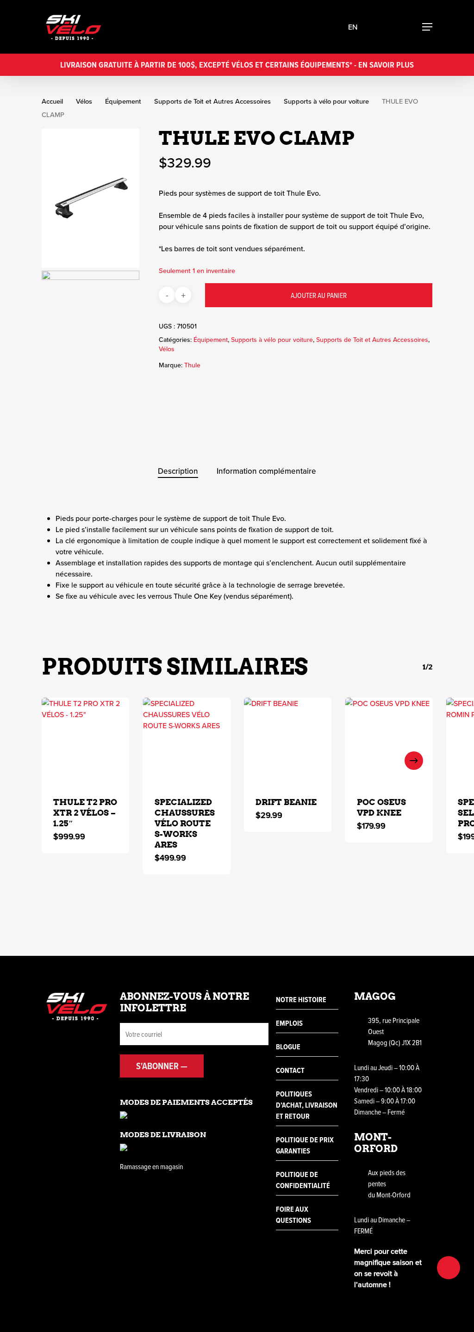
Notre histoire (301, 999)
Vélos (84, 101)
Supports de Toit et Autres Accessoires (212, 101)
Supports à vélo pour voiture (326, 101)
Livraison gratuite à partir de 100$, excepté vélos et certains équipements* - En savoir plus (237, 64)
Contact (290, 1070)
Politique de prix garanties (305, 1145)
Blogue (288, 1046)
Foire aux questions (293, 1215)
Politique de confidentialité (303, 1180)
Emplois (289, 1023)
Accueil (52, 101)
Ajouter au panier (319, 295)
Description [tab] (178, 471)
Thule (192, 365)
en (352, 27)
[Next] (414, 760)
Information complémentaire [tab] (266, 471)
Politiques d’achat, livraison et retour (306, 1105)
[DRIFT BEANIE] (287, 741)
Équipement (123, 101)
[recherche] (380, 27)
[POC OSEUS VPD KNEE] (389, 741)
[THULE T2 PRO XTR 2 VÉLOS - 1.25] (85, 741)
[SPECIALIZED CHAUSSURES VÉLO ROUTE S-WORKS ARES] (187, 741)
